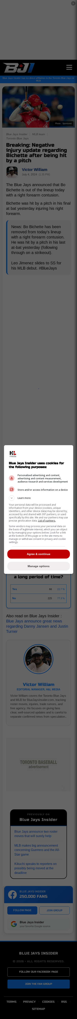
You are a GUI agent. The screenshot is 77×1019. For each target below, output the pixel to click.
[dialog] (38, 509)
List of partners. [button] (47, 520)
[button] (38, 498)
